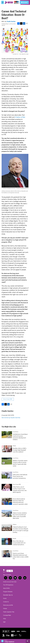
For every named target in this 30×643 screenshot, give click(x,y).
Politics (14, 524)
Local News (15, 431)
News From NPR (7, 399)
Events (4, 598)
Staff (4, 622)
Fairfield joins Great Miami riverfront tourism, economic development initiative (20, 436)
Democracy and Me (8, 605)
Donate (25, 2)
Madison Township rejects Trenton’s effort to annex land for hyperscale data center (20, 463)
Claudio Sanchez (11, 21)
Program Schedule (7, 591)
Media (14, 445)
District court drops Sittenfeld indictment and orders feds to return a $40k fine (20, 555)
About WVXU (6, 588)
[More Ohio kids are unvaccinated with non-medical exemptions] (7, 541)
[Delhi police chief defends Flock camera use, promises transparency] (7, 475)
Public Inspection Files (8, 611)
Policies (5, 608)
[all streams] (28, 641)
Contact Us (6, 601)
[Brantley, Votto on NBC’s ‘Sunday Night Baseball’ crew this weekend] (7, 448)
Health (14, 538)
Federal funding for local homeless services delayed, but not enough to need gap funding (20, 529)
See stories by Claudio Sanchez (11, 417)
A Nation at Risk (20, 117)
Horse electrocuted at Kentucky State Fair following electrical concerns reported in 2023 (20, 501)
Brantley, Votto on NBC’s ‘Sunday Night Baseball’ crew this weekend (19, 450)
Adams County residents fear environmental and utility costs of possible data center (20, 515)
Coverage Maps (7, 615)
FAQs (4, 618)
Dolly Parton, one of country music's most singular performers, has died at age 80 (20, 489)
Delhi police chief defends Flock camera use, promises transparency (20, 476)
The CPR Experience (8, 585)
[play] (2, 641)
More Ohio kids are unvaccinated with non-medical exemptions (19, 542)
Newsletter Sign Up (8, 595)
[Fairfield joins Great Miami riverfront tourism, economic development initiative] (7, 434)
